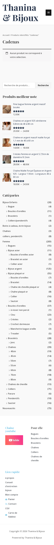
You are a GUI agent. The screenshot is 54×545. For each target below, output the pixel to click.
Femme (6, 241)
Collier (14, 296)
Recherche (43, 85)
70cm (13, 374)
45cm (13, 356)
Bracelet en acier (19, 259)
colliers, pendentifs (12, 236)
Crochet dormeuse (20, 324)
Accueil (6, 35)
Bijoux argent (15, 268)
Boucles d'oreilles (17, 211)
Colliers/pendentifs (18, 220)
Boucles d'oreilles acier (22, 254)
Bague (11, 206)
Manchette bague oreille (23, 328)
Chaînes (7, 231)
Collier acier (17, 264)
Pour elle (37, 428)
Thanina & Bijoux (20, 12)
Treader (15, 333)
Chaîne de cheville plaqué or (25, 287)
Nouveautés (9, 408)
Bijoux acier (14, 250)
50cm (13, 360)
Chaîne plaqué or (19, 291)
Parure (11, 393)
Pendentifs (13, 398)
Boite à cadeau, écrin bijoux (17, 225)
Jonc (13, 342)
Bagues (11, 245)
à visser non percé (20, 310)
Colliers (11, 389)
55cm (13, 365)
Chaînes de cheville (17, 384)
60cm (13, 370)
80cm (13, 379)
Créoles (14, 319)
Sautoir (14, 301)
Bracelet (15, 282)
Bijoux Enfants (10, 202)
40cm (13, 351)
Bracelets (13, 215)
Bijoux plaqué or (16, 273)
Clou (13, 314)
